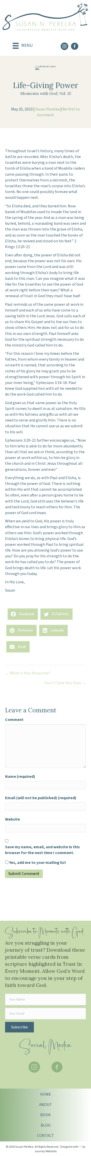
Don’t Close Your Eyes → (65, 683)
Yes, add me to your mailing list (37, 862)
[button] (19, 1027)
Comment (14, 719)
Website (12, 819)
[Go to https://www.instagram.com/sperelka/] (64, 47)
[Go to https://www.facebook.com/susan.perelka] (74, 47)
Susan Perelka (47, 109)
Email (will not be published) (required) (40, 798)
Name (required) (20, 776)
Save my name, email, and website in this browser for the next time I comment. (42, 850)
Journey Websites (45, 1151)
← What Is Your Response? (28, 673)
